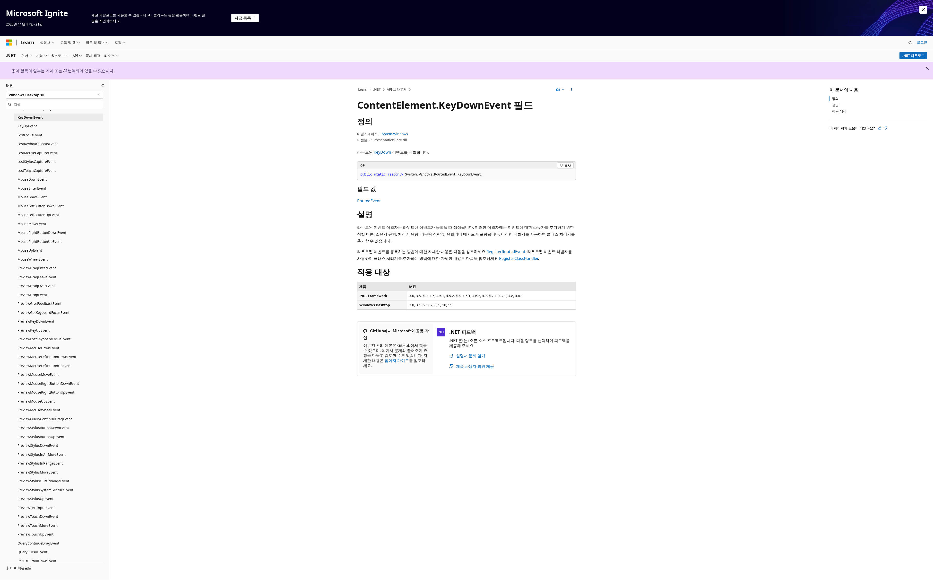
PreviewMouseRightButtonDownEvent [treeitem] (48, 383)
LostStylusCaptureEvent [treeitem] (36, 161)
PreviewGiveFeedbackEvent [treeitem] (39, 303)
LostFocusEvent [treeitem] (29, 135)
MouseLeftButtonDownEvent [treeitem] (40, 206)
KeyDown (382, 152)
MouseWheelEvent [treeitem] (32, 259)
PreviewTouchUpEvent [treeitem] (35, 534)
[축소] (103, 85)
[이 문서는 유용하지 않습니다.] (886, 128)
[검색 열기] (910, 42)
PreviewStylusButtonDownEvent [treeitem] (43, 427)
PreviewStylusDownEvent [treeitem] (37, 445)
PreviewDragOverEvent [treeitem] (36, 285)
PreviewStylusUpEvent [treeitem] (35, 498)
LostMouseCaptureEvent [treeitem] (37, 152)
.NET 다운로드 (913, 55)
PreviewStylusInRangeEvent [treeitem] (40, 463)
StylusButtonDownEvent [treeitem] (36, 561)
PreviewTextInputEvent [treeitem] (36, 507)
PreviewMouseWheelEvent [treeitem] (38, 410)
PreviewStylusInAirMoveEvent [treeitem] (41, 454)
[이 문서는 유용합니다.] (880, 128)
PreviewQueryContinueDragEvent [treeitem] (44, 419)
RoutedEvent (369, 200)
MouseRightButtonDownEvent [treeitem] (41, 232)
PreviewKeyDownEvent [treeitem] (35, 321)
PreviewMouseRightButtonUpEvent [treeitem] (45, 392)
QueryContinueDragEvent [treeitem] (38, 543)
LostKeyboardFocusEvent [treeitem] (37, 143)
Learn (362, 89)
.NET (377, 89)
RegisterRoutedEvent (505, 251)
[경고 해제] (923, 10)
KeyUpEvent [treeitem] (27, 126)
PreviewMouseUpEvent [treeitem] (36, 401)
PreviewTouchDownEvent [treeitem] (37, 516)
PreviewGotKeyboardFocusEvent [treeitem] (43, 312)
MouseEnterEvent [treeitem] (31, 188)
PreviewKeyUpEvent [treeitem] (33, 330)
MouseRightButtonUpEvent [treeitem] (39, 241)
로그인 (922, 42)
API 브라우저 (397, 89)
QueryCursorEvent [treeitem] (32, 552)
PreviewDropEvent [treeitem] (32, 294)
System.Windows (394, 134)
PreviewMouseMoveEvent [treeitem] (38, 374)
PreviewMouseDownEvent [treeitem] (38, 348)
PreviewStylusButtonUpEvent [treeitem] (40, 436)
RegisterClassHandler (518, 258)
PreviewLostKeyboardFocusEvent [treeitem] (43, 339)
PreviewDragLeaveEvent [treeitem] (36, 277)
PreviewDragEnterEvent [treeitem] (36, 268)
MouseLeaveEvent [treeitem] (32, 197)
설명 (835, 105)
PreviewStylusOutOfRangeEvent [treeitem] (43, 481)
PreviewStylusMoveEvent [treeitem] (37, 472)
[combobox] (54, 95)
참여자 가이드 (397, 360)
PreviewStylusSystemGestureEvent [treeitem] (45, 490)
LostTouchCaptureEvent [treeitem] (36, 170)
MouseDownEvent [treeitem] (32, 179)
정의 (835, 98)
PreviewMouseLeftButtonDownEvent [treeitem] (46, 356)
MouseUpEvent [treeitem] (29, 250)
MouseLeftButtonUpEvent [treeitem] (38, 214)
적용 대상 (839, 111)
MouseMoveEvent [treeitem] (31, 223)
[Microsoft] (9, 42)
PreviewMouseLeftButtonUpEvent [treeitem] (44, 365)
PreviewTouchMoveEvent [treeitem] (37, 525)
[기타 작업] (571, 90)
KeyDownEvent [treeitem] (30, 117)
